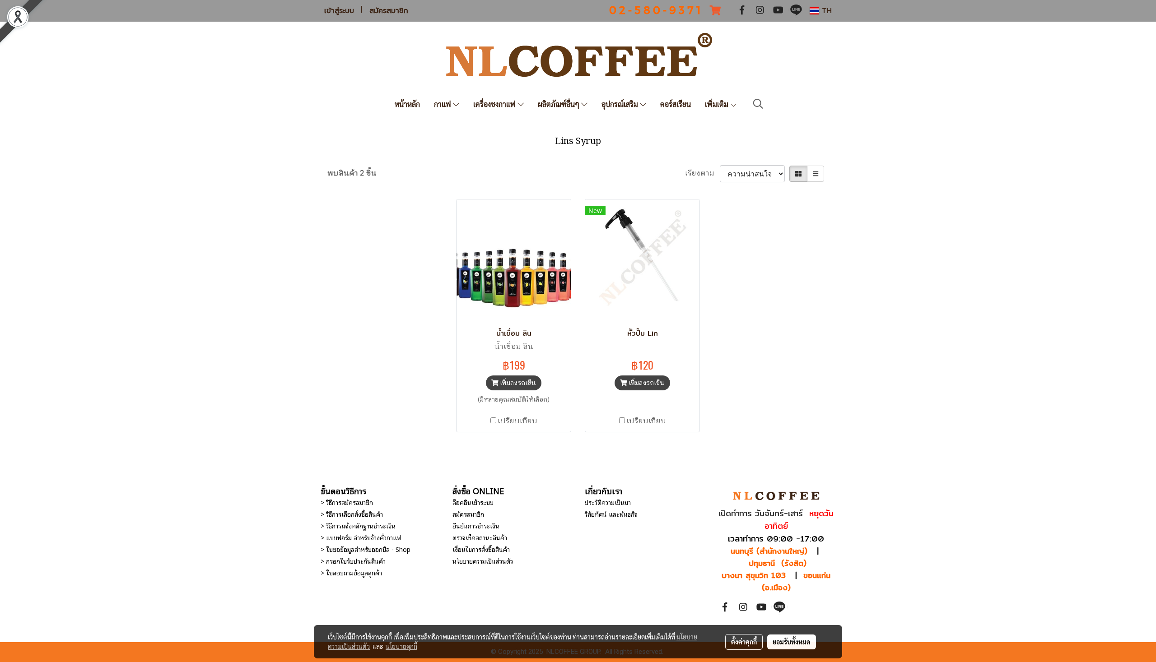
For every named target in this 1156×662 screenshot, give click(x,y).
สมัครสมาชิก (388, 10)
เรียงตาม (702, 173)
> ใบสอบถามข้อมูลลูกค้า (351, 572)
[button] (758, 104)
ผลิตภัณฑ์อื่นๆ (559, 104)
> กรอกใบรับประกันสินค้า (353, 561)
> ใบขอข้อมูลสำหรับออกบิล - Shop (365, 549)
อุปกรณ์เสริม (620, 104)
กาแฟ (443, 104)
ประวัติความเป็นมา (608, 502)
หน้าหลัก (407, 104)
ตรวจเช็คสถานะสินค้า (479, 537)
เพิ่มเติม (717, 104)
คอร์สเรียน (675, 104)
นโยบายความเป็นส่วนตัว (482, 561)
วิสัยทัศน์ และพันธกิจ (611, 514)
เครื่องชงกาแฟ (495, 104)
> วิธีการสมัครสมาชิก (347, 502)
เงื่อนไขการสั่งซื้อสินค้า (481, 549)
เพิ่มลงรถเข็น (517, 383)
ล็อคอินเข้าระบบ (473, 502)
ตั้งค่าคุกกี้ (744, 642)
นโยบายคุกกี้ (401, 646)
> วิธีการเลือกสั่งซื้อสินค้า (352, 514)
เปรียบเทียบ (517, 421)
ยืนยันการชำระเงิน (475, 525)
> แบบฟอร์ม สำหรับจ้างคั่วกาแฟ (361, 537)
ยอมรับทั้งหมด (792, 642)
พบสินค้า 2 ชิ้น (352, 173)
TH (825, 10)
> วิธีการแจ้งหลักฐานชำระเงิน (358, 525)
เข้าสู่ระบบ (339, 10)
